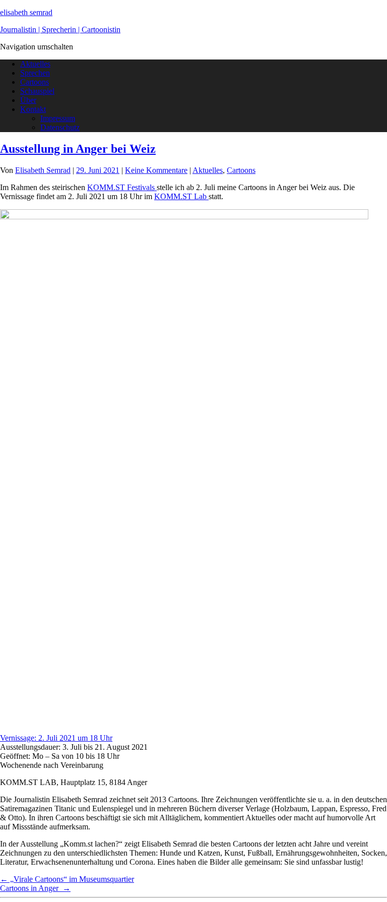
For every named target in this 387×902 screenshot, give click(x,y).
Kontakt (33, 109)
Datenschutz (60, 127)
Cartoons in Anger (35, 888)
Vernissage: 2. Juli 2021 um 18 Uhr (56, 738)
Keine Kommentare (156, 170)
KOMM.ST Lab (181, 196)
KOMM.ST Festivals (122, 187)
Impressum (57, 118)
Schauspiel (37, 91)
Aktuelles (35, 63)
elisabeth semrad (26, 12)
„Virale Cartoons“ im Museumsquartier (67, 879)
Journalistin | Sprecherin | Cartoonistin (60, 29)
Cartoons (34, 82)
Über (28, 100)
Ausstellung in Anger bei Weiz (78, 148)
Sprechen (35, 73)
